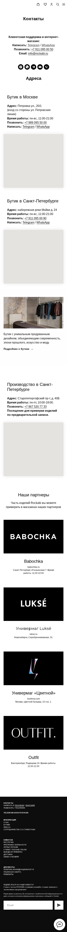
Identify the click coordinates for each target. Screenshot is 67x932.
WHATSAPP (30, 805)
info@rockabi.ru (38, 53)
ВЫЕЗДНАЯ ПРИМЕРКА (13, 852)
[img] (63, 4)
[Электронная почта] (40, 67)
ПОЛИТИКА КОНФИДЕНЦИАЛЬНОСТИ (19, 869)
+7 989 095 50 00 (35, 122)
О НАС (6, 822)
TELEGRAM (19, 805)
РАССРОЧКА (9, 842)
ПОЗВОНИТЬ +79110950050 (14, 808)
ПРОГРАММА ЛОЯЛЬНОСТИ (15, 845)
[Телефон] (46, 67)
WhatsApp (48, 45)
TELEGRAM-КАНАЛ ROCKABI (16, 813)
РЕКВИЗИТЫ (8, 874)
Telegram (33, 45)
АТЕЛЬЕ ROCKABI (11, 847)
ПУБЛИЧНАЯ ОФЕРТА (12, 872)
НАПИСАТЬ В (9, 805)
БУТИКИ (7, 825)
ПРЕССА (7, 827)
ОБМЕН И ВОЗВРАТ (11, 857)
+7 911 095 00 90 (35, 218)
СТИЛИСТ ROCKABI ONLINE (15, 850)
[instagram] (20, 67)
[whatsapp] (27, 67)
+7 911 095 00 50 (42, 49)
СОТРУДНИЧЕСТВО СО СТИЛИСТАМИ (19, 830)
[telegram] (33, 67)
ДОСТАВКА (8, 854)
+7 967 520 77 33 (35, 406)
